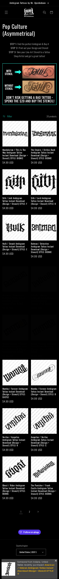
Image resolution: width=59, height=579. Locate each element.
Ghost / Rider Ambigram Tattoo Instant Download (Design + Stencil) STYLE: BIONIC (14, 489)
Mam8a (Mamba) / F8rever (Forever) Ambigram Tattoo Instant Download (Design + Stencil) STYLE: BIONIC (15, 347)
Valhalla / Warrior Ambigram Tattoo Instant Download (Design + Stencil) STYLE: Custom (42, 299)
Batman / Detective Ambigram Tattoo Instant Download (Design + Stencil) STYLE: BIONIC (42, 247)
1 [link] (20, 511)
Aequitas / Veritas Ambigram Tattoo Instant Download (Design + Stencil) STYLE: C (42, 441)
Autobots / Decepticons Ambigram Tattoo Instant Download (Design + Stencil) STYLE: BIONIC (13, 299)
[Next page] (38, 511)
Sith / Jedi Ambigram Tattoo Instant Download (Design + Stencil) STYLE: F (14, 201)
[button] (6, 12)
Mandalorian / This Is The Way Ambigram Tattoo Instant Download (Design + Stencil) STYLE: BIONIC (15, 154)
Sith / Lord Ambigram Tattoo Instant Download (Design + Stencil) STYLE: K (43, 201)
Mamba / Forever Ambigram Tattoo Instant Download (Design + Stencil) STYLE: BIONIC (44, 347)
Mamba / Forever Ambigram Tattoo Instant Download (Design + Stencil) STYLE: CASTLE (15, 392)
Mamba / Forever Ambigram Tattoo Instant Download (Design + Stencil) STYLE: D (44, 391)
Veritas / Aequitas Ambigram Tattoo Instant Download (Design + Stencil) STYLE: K (13, 441)
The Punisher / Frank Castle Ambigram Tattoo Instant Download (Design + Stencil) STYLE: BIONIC (43, 489)
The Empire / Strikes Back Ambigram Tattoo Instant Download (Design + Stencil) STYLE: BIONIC (43, 154)
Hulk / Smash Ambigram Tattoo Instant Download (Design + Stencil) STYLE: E (14, 246)
